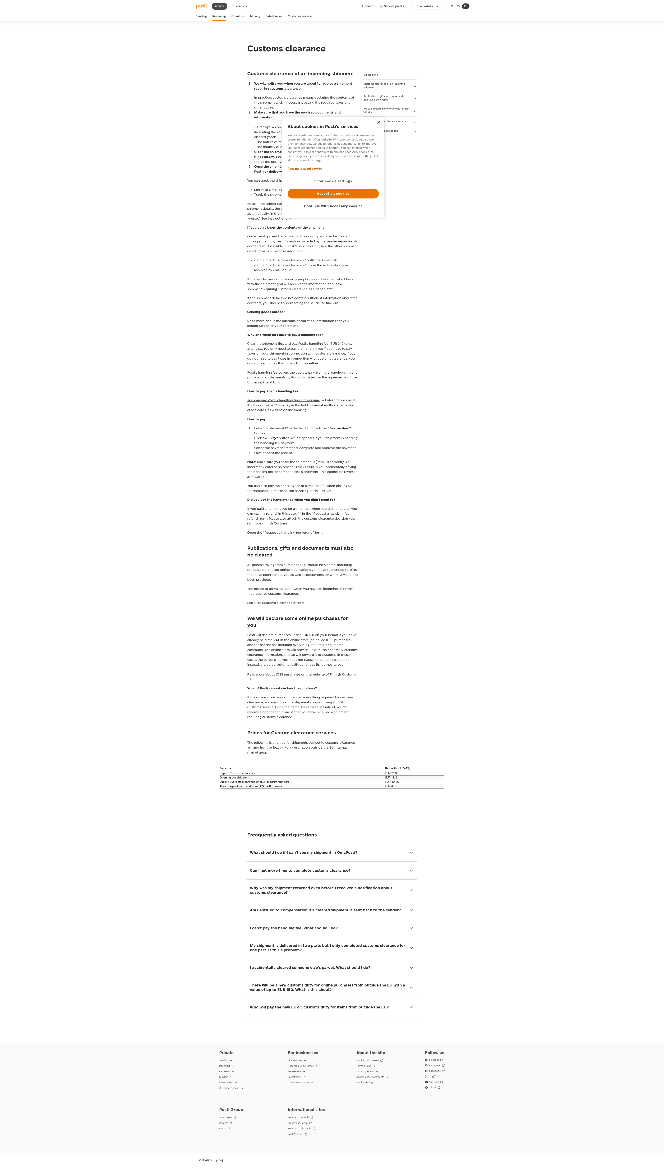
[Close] (379, 122)
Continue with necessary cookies (333, 206)
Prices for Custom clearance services (385, 121)
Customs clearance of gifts (283, 603)
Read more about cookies (305, 168)
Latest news (274, 16)
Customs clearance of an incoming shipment (384, 86)
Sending (201, 16)
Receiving (219, 16)
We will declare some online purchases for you (386, 110)
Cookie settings (365, 1082)
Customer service (300, 16)
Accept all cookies (333, 194)
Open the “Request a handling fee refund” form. (285, 533)
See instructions (274, 218)
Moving (255, 16)
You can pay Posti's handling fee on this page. (283, 400)
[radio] (452, 6)
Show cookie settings (333, 181)
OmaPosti (238, 16)
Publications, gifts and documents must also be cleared (383, 98)
